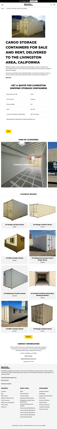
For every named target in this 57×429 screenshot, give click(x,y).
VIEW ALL (28, 336)
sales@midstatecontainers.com (28, 358)
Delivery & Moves (24, 393)
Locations (3, 391)
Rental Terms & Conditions (7, 402)
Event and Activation (44, 400)
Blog (2, 393)
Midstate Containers (19, 425)
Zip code (33, 109)
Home (2, 8)
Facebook (3, 383)
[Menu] (2, 4)
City (31, 104)
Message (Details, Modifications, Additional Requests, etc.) (21, 119)
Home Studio (42, 398)
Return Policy (4, 396)
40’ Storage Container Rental (42, 224)
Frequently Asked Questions (27, 398)
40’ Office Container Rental (14, 329)
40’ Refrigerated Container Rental (14, 293)
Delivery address (11, 104)
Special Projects (43, 402)
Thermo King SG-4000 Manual (27, 414)
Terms (34, 425)
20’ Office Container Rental (14, 258)
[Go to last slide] (1, 1)
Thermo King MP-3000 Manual (27, 408)
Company (33, 99)
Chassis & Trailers (43, 409)
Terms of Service (5, 400)
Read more (8, 77)
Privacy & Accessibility (40, 425)
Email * (32, 94)
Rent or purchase (35, 114)
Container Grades (24, 396)
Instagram (8, 383)
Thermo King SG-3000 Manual (27, 412)
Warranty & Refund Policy (7, 398)
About (21, 391)
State (8, 109)
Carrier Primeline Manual (26, 417)
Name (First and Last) (12, 94)
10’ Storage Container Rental (42, 329)
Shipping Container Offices (45, 396)
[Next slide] (56, 1)
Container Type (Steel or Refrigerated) (16, 114)
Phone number (10, 99)
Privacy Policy (4, 404)
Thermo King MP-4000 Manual (27, 410)
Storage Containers (44, 391)
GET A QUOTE (34, 1)
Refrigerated (42, 393)
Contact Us (3, 407)
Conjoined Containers (44, 407)
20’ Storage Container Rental (14, 224)
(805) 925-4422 (28, 356)
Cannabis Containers (44, 404)
